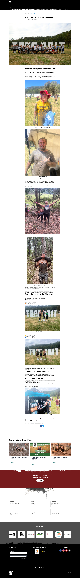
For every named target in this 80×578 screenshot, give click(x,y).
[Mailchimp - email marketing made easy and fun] (16, 561)
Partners (33, 13)
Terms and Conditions (40, 573)
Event (31, 13)
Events (15, 1)
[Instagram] (63, 550)
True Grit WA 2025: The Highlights (60, 457)
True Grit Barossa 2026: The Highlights (19, 457)
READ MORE (12, 462)
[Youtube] (66, 550)
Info (19, 1)
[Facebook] (60, 550)
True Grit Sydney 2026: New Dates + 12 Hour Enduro (39, 458)
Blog (23, 1)
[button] (41, 426)
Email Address (12, 551)
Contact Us (28, 1)
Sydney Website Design (63, 573)
